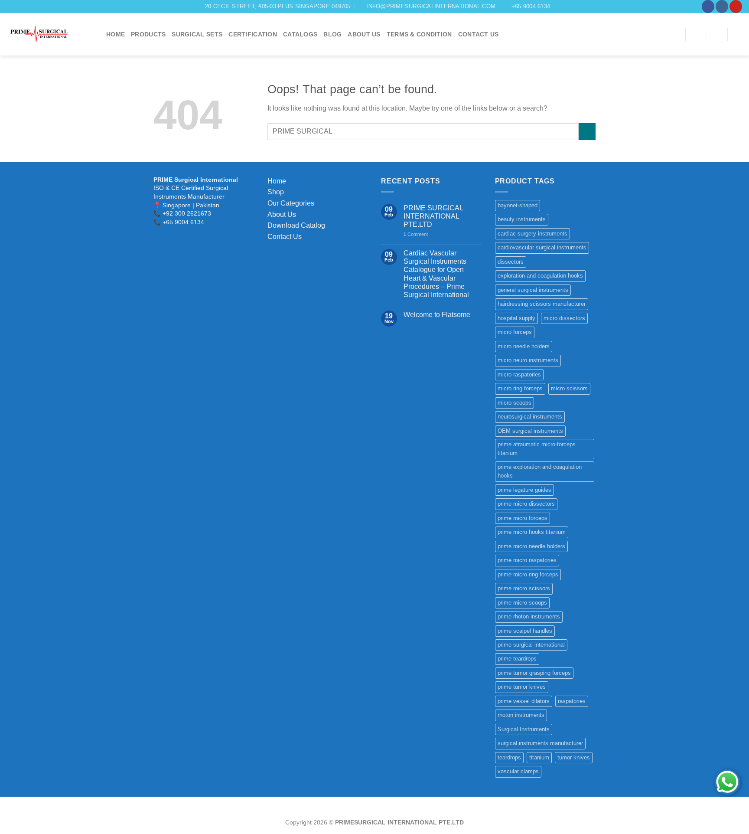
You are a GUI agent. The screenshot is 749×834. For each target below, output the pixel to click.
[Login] (716, 34)
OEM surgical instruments (530, 431)
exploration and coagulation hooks (540, 275)
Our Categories (290, 203)
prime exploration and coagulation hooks (540, 471)
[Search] (675, 34)
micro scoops (514, 402)
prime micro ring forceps (528, 574)
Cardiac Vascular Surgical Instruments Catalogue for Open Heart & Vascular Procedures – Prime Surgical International (436, 273)
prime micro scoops (522, 602)
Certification (252, 34)
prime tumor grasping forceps (534, 673)
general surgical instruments (533, 290)
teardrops (509, 757)
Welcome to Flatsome (437, 314)
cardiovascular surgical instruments (542, 247)
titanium (539, 757)
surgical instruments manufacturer (540, 743)
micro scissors (569, 388)
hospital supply (516, 318)
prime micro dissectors (526, 503)
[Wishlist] (695, 34)
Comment (416, 234)
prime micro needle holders (531, 546)
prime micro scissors (524, 588)
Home (115, 34)
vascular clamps (518, 771)
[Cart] (738, 34)
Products (148, 34)
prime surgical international (531, 644)
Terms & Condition (419, 34)
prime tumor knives (522, 687)
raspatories (572, 701)
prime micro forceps (522, 518)
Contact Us (284, 236)
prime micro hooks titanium (532, 532)
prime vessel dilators (524, 701)
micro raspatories (519, 374)
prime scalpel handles (525, 631)
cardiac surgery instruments (532, 233)
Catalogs (300, 34)
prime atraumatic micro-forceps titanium (537, 448)
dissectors (511, 261)
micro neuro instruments (528, 360)
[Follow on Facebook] (708, 6)
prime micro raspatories (527, 560)
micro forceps (515, 332)
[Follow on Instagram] (722, 6)
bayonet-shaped (517, 205)
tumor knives (573, 757)
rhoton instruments (521, 715)
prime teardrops (517, 658)
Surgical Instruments (524, 729)
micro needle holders (524, 346)
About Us (364, 34)
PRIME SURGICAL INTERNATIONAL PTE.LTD (433, 216)
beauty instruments (522, 219)
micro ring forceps (520, 388)
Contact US (478, 34)
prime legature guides (524, 490)
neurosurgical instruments (530, 416)
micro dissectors (564, 318)
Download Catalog (296, 225)
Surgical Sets (197, 34)
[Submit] (587, 131)
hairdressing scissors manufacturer (542, 304)
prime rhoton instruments (529, 616)
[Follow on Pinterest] (735, 6)
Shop (275, 192)
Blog (332, 34)
